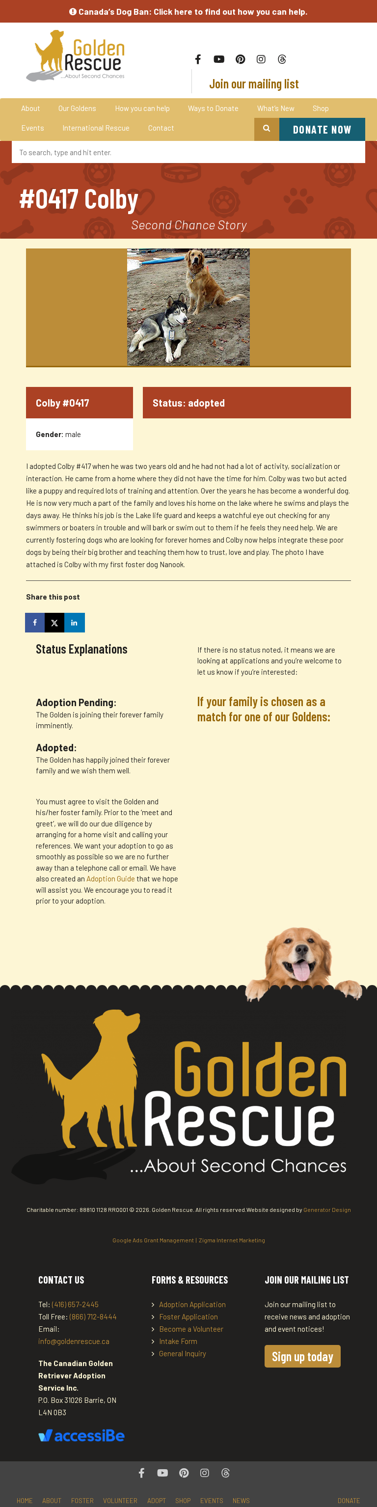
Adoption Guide (111, 878)
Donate (349, 1501)
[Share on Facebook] (36, 622)
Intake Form (178, 1341)
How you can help (142, 108)
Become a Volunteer (191, 1328)
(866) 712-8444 (93, 1316)
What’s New (276, 108)
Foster (82, 1501)
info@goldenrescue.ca (73, 1341)
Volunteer (120, 1501)
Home (25, 1501)
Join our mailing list (253, 83)
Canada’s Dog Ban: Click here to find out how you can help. (192, 11)
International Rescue (96, 127)
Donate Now (322, 129)
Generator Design (327, 1209)
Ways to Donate (213, 108)
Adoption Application (192, 1304)
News (241, 1501)
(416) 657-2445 (75, 1304)
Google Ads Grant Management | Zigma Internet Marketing (188, 1239)
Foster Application (188, 1316)
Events (32, 127)
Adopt (156, 1501)
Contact (161, 127)
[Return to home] (75, 56)
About (30, 108)
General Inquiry (182, 1353)
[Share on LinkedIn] (75, 622)
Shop (321, 108)
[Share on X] (55, 622)
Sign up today (302, 1356)
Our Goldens (77, 108)
